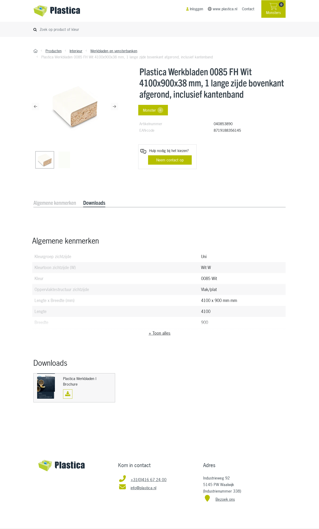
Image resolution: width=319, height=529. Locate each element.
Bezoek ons (225, 499)
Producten (54, 50)
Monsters (274, 9)
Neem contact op (170, 160)
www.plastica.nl (225, 8)
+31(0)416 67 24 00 (149, 479)
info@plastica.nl (143, 487)
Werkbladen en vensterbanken (113, 50)
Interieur (76, 50)
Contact (248, 8)
